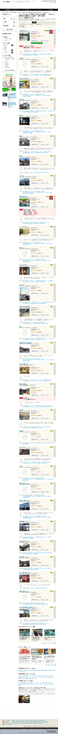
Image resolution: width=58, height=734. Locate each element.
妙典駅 (50, 243)
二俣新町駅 (47, 243)
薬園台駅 (24, 193)
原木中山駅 (24, 244)
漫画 (35, 678)
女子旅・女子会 (45, 677)
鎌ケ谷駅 (52, 359)
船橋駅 (28, 132)
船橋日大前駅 (45, 260)
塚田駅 (34, 223)
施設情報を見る (35, 40)
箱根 (16, 721)
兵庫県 (23, 720)
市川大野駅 (43, 323)
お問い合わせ (53, 726)
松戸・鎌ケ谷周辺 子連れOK (27, 358)
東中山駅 (43, 281)
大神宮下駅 (41, 75)
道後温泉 (35, 721)
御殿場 (28, 723)
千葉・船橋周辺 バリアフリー (49, 405)
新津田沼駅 (29, 96)
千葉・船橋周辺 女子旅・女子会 (47, 74)
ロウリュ (53, 677)
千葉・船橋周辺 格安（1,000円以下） (28, 95)
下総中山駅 (32, 281)
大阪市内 (31, 723)
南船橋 (35, 670)
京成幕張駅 (46, 172)
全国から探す (13, 18)
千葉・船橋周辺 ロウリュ (26, 281)
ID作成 (54, 2)
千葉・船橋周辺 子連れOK (27, 302)
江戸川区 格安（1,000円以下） (36, 426)
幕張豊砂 (42, 670)
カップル (37, 677)
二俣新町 (29, 670)
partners (23, 730)
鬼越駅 (40, 281)
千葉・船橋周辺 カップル (26, 74)
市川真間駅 (33, 427)
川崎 (15, 723)
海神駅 (46, 152)
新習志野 (38, 670)
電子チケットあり (23, 24)
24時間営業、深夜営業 (9, 58)
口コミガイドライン (43, 726)
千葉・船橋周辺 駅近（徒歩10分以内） (41, 131)
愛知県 (40, 720)
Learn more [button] (15, 732)
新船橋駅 (37, 223)
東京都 (28, 720)
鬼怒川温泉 (46, 721)
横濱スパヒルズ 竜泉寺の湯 (24, 693)
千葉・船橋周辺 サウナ (38, 95)
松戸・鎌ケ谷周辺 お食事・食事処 (28, 359)
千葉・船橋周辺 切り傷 (34, 322)
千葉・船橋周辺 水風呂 (26, 339)
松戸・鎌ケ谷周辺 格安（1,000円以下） (40, 359)
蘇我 (24, 671)
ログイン (51, 2)
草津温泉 (13, 721)
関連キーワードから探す (7, 724)
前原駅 (41, 624)
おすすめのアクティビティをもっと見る (48, 643)
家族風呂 (7, 65)
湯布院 (42, 721)
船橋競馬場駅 (36, 75)
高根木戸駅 (32, 193)
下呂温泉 (26, 721)
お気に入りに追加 (45, 40)
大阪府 (31, 720)
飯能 (26, 723)
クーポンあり (31, 24)
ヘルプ (49, 726)
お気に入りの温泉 (45, 1)
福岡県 (43, 720)
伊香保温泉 (31, 721)
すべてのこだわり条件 (9, 70)
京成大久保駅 (45, 95)
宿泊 (45, 675)
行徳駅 (28, 244)
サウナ (20, 675)
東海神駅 (43, 152)
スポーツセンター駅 (37, 380)
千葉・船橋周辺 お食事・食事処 (39, 94)
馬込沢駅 (24, 360)
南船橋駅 (44, 75)
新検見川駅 (40, 172)
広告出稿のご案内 (36, 726)
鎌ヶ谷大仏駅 (49, 359)
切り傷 (24, 678)
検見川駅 (36, 172)
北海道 (34, 720)
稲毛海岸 (53, 670)
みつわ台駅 (50, 406)
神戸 (42, 723)
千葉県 (20, 720)
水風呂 (26, 677)
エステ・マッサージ (31, 677)
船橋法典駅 (32, 303)
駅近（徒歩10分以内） (25, 675)
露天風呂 (20, 677)
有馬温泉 (19, 721)
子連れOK (20, 678)
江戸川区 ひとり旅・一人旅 (27, 426)
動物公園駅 (45, 380)
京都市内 (35, 723)
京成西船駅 (43, 303)
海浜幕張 (46, 670)
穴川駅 (42, 380)
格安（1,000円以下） (34, 675)
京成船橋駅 (48, 75)
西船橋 (32, 670)
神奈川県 (13, 720)
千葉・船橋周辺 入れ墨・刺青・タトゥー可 (41, 192)
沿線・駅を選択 (9, 29)
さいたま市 (22, 723)
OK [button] (51, 731)
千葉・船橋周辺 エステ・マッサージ (28, 75)
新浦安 (22, 670)
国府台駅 (24, 480)
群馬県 (25, 720)
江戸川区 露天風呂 (25, 427)
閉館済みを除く (38, 24)
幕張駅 (43, 172)
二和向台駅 (28, 360)
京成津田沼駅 (25, 96)
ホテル (23, 677)
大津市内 (39, 723)
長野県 (37, 720)
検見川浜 (49, 670)
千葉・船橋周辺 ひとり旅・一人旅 (36, 74)
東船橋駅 (31, 132)
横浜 (12, 723)
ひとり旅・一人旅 (50, 675)
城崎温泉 (23, 721)
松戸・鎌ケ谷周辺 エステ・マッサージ (38, 358)
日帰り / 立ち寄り (8, 38)
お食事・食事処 (41, 675)
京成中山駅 (37, 281)
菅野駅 (37, 427)
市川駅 (30, 427)
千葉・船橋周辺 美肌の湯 (26, 322)
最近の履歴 (52, 1)
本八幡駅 (31, 339)
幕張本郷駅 (49, 95)
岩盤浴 (50, 677)
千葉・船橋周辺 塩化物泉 (26, 222)
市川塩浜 (25, 670)
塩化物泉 (27, 678)
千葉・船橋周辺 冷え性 (34, 222)
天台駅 (49, 380)
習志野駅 (50, 192)
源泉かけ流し (31, 678)
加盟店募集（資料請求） (28, 726)
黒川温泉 (38, 721)
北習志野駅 (28, 193)
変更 (14, 22)
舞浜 (19, 670)
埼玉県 (17, 720)
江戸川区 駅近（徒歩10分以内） (47, 426)
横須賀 (17, 723)
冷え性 (41, 677)
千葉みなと (20, 671)
